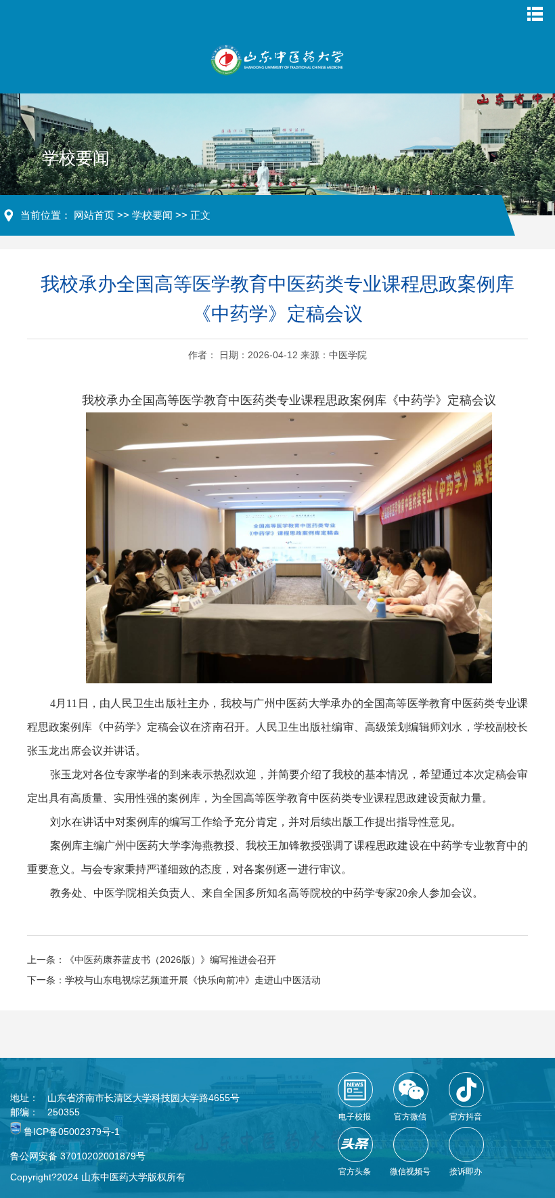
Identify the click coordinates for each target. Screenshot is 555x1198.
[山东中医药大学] (277, 60)
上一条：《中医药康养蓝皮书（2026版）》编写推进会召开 (151, 959)
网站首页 (94, 215)
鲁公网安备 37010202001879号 (78, 1156)
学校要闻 (152, 215)
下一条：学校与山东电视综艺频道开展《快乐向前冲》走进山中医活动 (174, 980)
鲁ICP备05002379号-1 (72, 1131)
